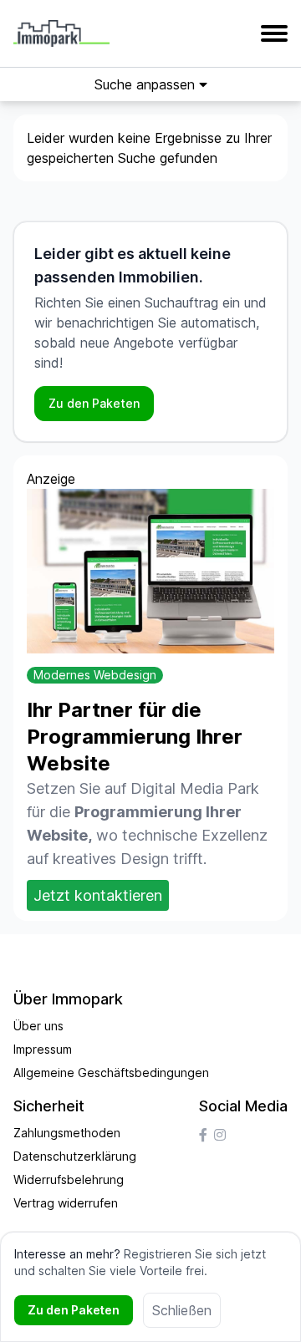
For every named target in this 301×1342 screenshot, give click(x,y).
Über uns (38, 1026)
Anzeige (51, 478)
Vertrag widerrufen (65, 1203)
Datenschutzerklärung (74, 1156)
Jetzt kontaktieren (97, 895)
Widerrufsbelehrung (68, 1179)
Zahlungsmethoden (66, 1133)
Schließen (182, 1310)
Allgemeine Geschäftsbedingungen (111, 1072)
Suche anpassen (146, 84)
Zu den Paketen (94, 403)
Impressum (42, 1049)
